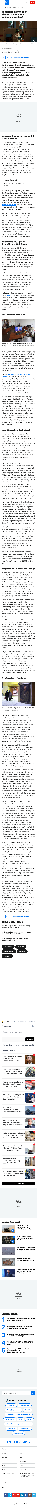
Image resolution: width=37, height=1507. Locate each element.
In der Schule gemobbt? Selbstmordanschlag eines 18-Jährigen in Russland (16, 926)
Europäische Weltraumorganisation (18, 1414)
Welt (14, 7)
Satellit (27, 1410)
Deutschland (18, 1433)
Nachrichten (8, 7)
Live (32, 2)
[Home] (2, 7)
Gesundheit (23, 1461)
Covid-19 (21, 946)
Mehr (3, 1488)
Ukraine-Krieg (24, 1405)
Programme (23, 1469)
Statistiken (9, 295)
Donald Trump (24, 1428)
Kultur (21, 1465)
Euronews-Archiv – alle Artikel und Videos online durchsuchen (27, 1475)
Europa (4, 1453)
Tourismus (11, 1428)
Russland (20, 7)
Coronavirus (8, 946)
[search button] (33, 1393)
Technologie (10, 1419)
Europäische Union (13, 1410)
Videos (4, 1469)
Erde (21, 1457)
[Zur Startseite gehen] (7, 2)
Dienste (4, 1483)
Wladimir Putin (9, 951)
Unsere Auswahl (11, 1222)
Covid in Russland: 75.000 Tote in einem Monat (16, 184)
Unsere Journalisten (8, 1473)
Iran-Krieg (11, 1405)
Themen (4, 1449)
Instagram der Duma (9, 205)
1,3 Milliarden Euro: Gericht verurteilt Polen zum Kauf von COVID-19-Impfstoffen (16, 933)
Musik (29, 1419)
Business (4, 1457)
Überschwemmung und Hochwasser (18, 1424)
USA (20, 1419)
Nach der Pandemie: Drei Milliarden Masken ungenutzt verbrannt (15, 939)
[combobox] (18, 1393)
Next (3, 1461)
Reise (3, 1465)
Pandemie (7, 956)
